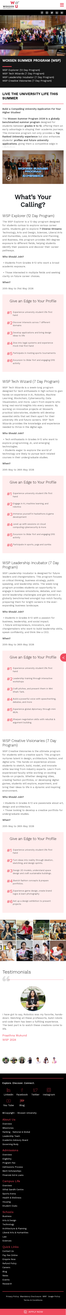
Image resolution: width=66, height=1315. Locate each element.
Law (4, 1237)
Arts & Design (9, 1220)
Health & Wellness (11, 1197)
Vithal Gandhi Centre (13, 1189)
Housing (6, 1202)
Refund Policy (9, 1263)
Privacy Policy (12, 1296)
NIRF (45, 1296)
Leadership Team (11, 1136)
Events (6, 1280)
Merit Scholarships (11, 1171)
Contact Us (8, 1251)
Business (7, 1216)
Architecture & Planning (14, 1228)
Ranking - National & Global (16, 1132)
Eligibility (7, 1159)
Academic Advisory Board (15, 1140)
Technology (8, 1224)
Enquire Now (9, 1259)
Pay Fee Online (10, 1255)
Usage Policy (54, 1296)
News (5, 1275)
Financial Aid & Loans (13, 1175)
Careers (6, 1267)
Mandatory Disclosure (30, 1296)
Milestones (8, 1128)
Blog (4, 1271)
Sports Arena (9, 1193)
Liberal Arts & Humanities (15, 1232)
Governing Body (10, 1144)
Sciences (7, 1241)
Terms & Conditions (33, 1300)
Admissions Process (12, 1167)
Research (7, 1284)
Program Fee (8, 1163)
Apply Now (35, 1311)
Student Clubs (9, 1206)
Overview (7, 1124)
